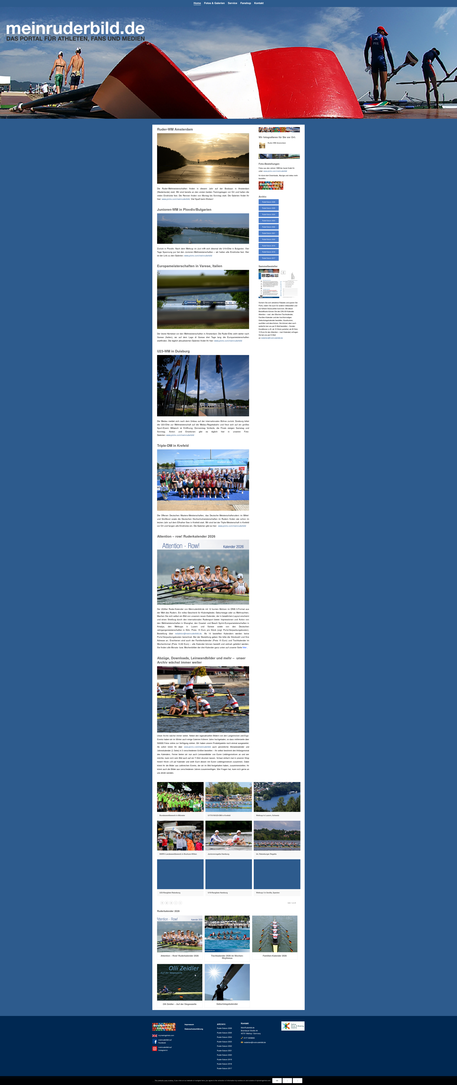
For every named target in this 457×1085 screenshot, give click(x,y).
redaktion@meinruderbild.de (188, 633)
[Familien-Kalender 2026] (274, 934)
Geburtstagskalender (227, 1003)
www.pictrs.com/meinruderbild (176, 198)
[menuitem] (197, 3)
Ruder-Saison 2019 (224, 1059)
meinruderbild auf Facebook (165, 1041)
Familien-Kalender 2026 (275, 955)
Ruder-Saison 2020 (224, 1055)
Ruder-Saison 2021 (224, 1050)
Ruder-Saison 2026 (224, 1028)
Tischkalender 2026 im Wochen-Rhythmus (227, 957)
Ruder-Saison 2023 (224, 1041)
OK (277, 1080)
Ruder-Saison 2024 (224, 1037)
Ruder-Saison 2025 (224, 1032)
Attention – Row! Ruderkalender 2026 (180, 955)
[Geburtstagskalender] (227, 982)
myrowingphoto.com (166, 1035)
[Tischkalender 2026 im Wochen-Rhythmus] (227, 934)
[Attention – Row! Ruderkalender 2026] (179, 934)
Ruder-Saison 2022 (224, 1046)
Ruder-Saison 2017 (224, 1068)
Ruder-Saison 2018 (224, 1064)
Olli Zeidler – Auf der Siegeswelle (179, 1004)
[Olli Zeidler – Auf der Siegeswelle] (179, 982)
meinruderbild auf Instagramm (165, 1048)
